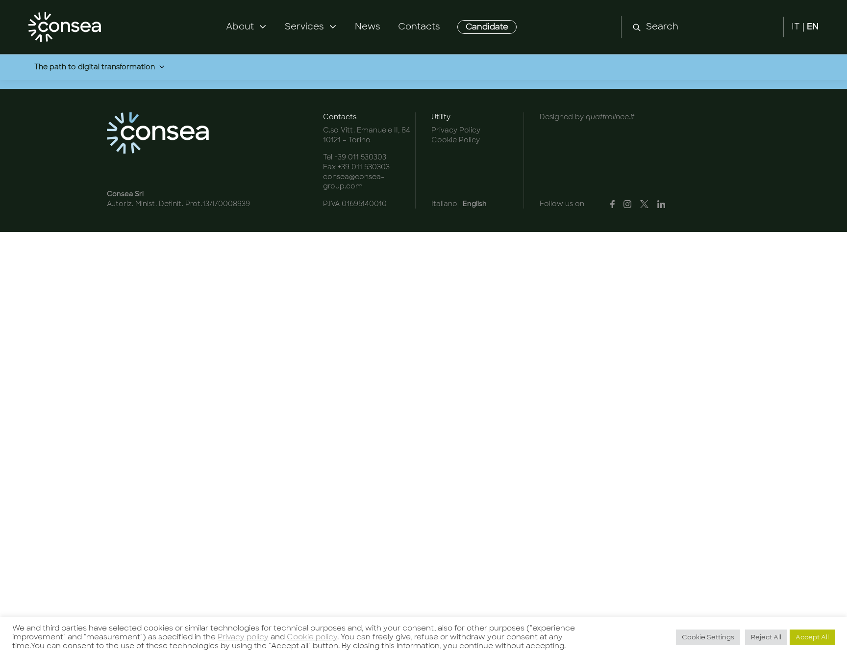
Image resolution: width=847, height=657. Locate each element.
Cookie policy (312, 636)
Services (304, 26)
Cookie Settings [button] (708, 637)
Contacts (419, 26)
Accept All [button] (812, 637)
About (240, 26)
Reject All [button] (766, 637)
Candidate (487, 27)
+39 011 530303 (360, 157)
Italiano (444, 203)
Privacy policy (243, 636)
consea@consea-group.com (353, 181)
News (367, 26)
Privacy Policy (455, 130)
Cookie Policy (455, 139)
